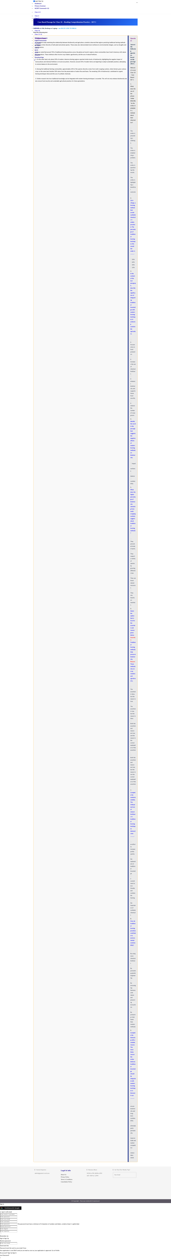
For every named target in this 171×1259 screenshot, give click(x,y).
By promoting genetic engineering (133, 973)
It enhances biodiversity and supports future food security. (132, 388)
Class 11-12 (38, 34)
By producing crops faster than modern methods (132, 1019)
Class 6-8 (37, 12)
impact (134, 463)
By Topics (38, 45)
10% (133, 267)
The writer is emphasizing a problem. (133, 152)
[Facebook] (113, 1184)
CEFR (36, 52)
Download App (39, 57)
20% (133, 259)
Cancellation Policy (66, 1182)
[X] (113, 1181)
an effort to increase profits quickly (132, 849)
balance (132, 476)
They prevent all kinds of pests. (132, 545)
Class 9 (37, 28)
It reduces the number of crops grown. (132, 409)
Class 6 (37, 16)
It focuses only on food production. (132, 348)
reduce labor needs (132, 1155)
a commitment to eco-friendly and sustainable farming (132, 888)
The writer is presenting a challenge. (132, 137)
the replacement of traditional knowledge (133, 866)
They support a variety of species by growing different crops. (132, 563)
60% (133, 262)
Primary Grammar (40, 6)
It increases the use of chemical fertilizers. (133, 367)
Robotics (37, 55)
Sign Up (10, 1253)
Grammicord (95, 1201)
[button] (35, 12)
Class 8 (37, 20)
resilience (132, 470)
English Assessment (40, 40)
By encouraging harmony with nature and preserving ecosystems (133, 995)
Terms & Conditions (66, 1179)
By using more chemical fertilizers (132, 958)
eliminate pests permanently (133, 1129)
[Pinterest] (113, 1191)
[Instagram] (113, 1188)
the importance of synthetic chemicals (133, 909)
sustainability (132, 482)
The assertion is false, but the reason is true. (133, 695)
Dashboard (38, 3)
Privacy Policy (65, 1177)
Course (37, 47)
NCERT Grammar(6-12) (42, 8)
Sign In (14, 1253)
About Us (63, 1174)
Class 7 (37, 18)
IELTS (36, 50)
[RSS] (113, 1194)
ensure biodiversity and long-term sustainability (132, 1113)
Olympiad (38, 43)
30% (133, 265)
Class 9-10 (38, 24)
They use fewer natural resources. (133, 583)
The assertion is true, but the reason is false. (133, 712)
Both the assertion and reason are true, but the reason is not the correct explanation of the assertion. (133, 772)
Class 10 (37, 30)
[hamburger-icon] (137, 2)
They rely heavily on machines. (132, 599)
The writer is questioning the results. (132, 167)
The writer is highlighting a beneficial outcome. (133, 186)
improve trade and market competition (133, 1143)
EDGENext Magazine (41, 38)
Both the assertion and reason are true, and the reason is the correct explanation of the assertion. (133, 738)
